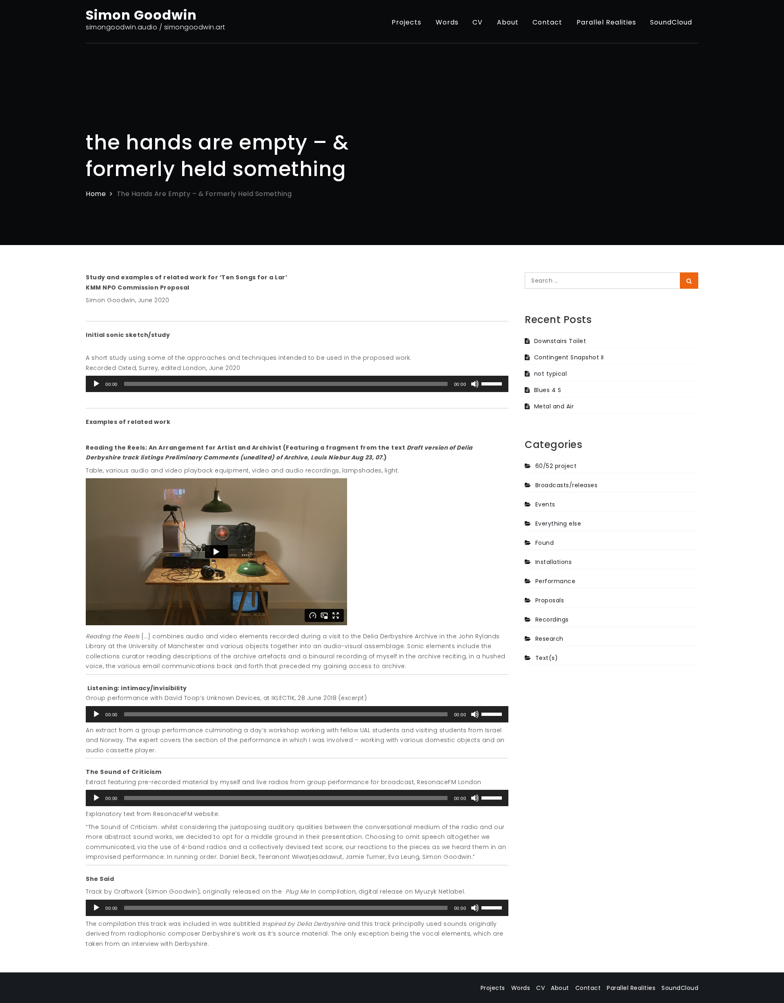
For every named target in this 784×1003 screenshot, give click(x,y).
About (508, 22)
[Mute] (475, 384)
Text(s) (546, 658)
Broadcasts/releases (566, 485)
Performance (555, 581)
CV (477, 22)
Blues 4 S (547, 390)
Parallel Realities (606, 22)
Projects (406, 22)
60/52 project (556, 466)
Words (447, 22)
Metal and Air (554, 406)
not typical (550, 374)
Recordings (552, 619)
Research (549, 639)
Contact (547, 22)
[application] (297, 384)
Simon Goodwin (141, 15)
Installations (553, 562)
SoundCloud (671, 22)
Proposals (549, 600)
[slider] (492, 383)
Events (545, 504)
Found (544, 543)
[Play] (96, 384)
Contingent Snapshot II (569, 357)
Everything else (558, 523)
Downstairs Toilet (560, 341)
